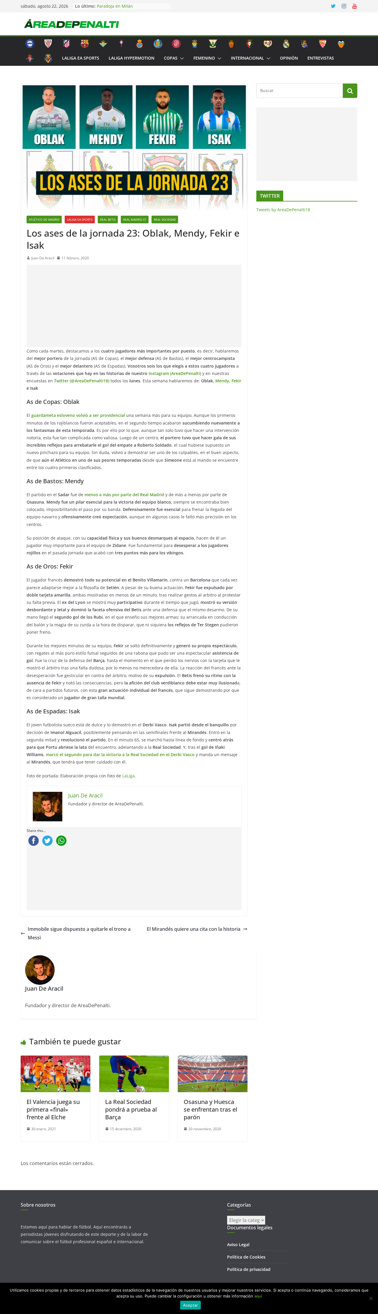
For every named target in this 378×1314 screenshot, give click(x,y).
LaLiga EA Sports (80, 58)
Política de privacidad (249, 1269)
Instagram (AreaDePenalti (174, 373)
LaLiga (128, 776)
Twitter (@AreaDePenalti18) (81, 381)
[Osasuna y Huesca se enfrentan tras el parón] (212, 1059)
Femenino (204, 58)
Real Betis (107, 219)
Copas (170, 58)
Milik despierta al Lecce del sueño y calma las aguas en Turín (132, 8)
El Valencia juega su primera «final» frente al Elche (53, 1109)
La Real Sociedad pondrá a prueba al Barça (131, 1109)
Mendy (222, 381)
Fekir (236, 381)
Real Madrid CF (134, 219)
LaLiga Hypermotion (131, 58)
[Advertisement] (135, 306)
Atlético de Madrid (44, 219)
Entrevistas (320, 58)
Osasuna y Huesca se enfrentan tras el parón (210, 1109)
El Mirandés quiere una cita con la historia (193, 929)
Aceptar (190, 1305)
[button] (180, 58)
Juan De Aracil (42, 257)
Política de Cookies (246, 1257)
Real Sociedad (165, 219)
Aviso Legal (238, 1244)
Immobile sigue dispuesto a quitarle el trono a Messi (79, 933)
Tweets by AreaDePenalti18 (283, 209)
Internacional (247, 58)
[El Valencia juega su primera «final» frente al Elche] (55, 1059)
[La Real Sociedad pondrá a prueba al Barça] (134, 1059)
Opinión (289, 58)
